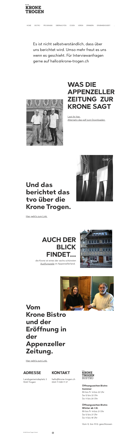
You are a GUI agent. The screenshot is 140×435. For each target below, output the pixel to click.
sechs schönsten (67, 260)
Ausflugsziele (47, 263)
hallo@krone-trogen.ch (69, 61)
